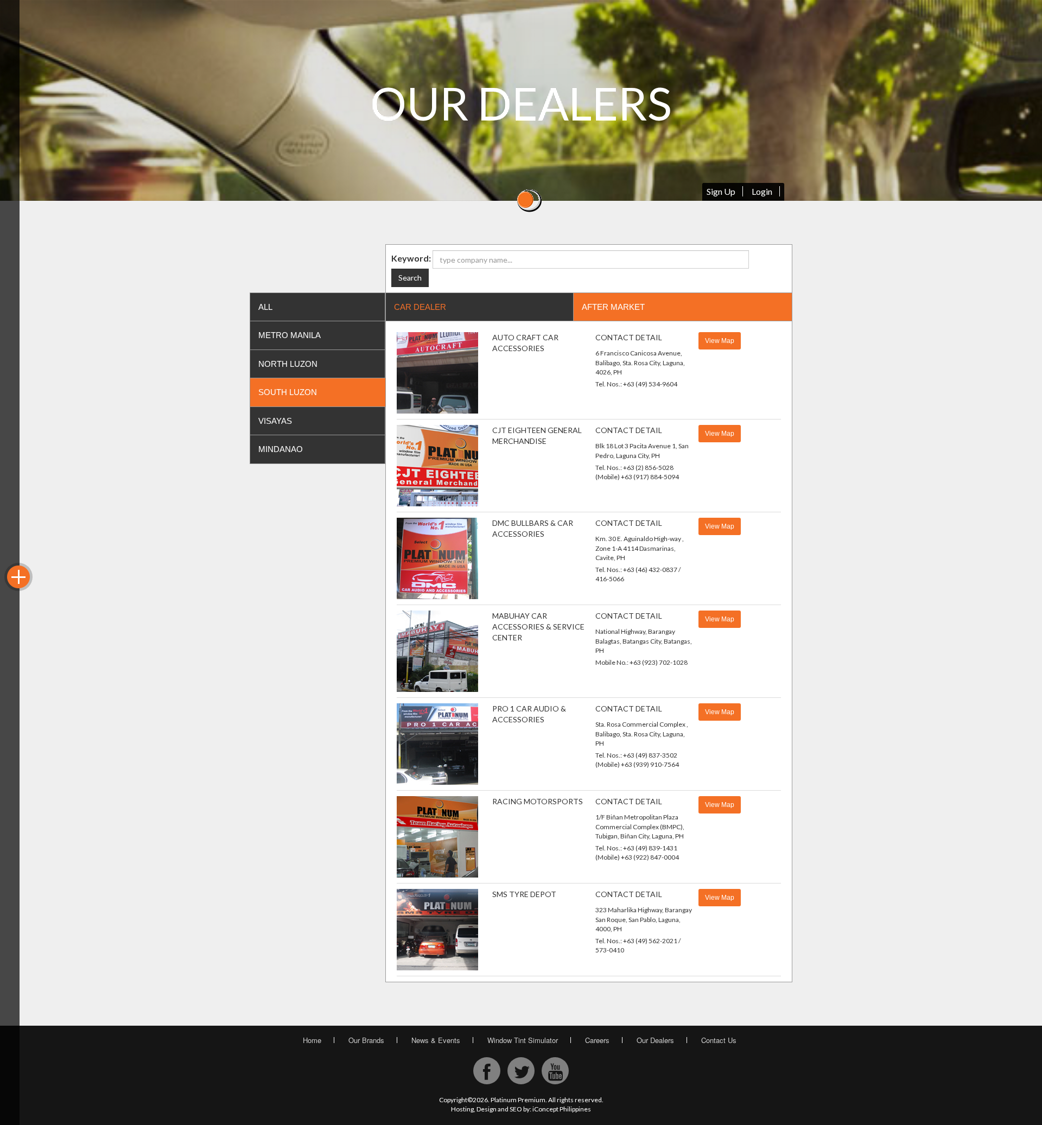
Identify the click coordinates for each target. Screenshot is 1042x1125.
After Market (613, 307)
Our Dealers (655, 1040)
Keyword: (411, 258)
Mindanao (280, 449)
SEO (516, 1109)
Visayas (275, 420)
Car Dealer (420, 307)
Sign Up (721, 191)
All (265, 307)
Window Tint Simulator (522, 1040)
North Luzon (287, 363)
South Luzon (287, 392)
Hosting (462, 1109)
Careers (597, 1040)
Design (486, 1109)
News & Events (435, 1040)
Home (312, 1040)
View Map (719, 341)
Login (762, 191)
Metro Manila (289, 335)
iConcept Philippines (561, 1109)
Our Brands (366, 1040)
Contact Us (718, 1040)
